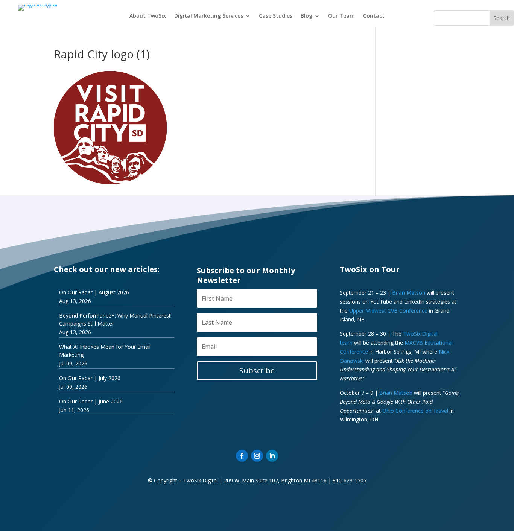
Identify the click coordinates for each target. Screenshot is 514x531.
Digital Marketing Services (208, 16)
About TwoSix (147, 16)
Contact (374, 16)
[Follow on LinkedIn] (272, 456)
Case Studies (275, 16)
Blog (306, 16)
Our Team (341, 16)
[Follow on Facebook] (242, 456)
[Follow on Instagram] (257, 456)
